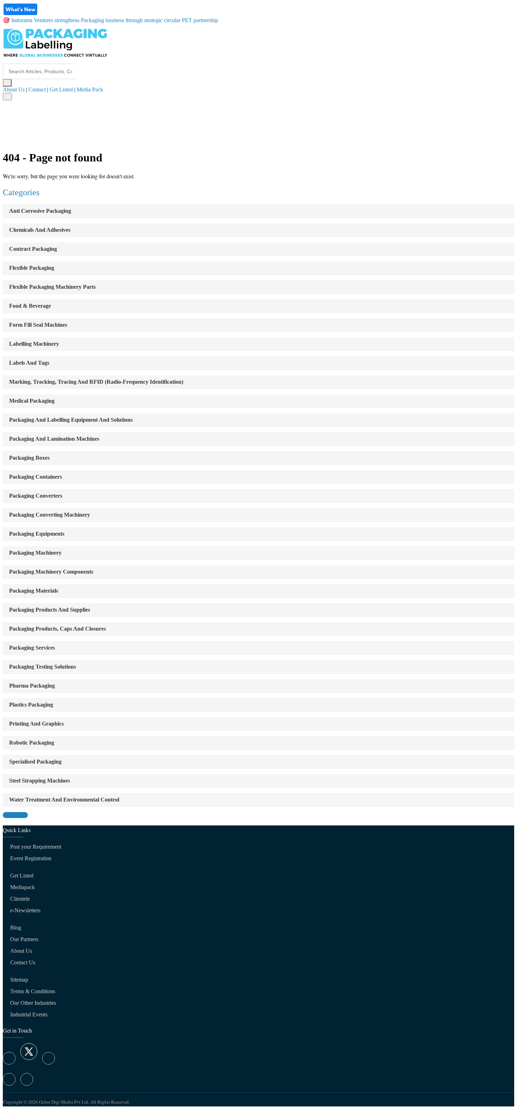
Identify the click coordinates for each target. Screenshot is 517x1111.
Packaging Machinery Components (51, 572)
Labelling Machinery (34, 344)
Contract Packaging (33, 249)
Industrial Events (28, 1014)
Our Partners (24, 939)
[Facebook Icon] (9, 1058)
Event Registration (30, 858)
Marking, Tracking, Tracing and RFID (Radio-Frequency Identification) (96, 382)
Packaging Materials (33, 591)
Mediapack (22, 887)
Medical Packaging (32, 401)
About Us (14, 89)
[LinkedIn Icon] (48, 1058)
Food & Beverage (30, 306)
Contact (37, 89)
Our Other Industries (33, 1003)
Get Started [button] (15, 815)
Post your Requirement (35, 847)
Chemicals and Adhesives (39, 230)
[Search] (7, 83)
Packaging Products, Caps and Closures (57, 629)
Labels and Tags (29, 363)
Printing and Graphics (36, 724)
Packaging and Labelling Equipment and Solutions (71, 420)
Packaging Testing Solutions (42, 667)
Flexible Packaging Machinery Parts (52, 287)
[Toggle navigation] (7, 96)
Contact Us (22, 962)
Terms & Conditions (32, 991)
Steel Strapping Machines (39, 781)
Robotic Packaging (31, 743)
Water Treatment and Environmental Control (64, 800)
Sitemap (19, 980)
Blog (15, 928)
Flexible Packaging (31, 268)
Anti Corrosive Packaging (40, 211)
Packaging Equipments (36, 534)
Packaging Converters (35, 496)
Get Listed (61, 89)
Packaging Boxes (29, 458)
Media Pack (90, 89)
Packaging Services (32, 648)
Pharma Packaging (32, 686)
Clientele (20, 899)
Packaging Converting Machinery (49, 515)
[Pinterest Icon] (26, 1079)
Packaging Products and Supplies (49, 610)
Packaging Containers (35, 477)
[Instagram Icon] (9, 1079)
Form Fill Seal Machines (38, 325)
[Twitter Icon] (28, 1058)
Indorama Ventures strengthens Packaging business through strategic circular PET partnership (114, 20)
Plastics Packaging (31, 705)
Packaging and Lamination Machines (54, 439)
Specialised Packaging (35, 762)
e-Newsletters (25, 910)
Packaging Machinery (35, 553)
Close (11, 139)
